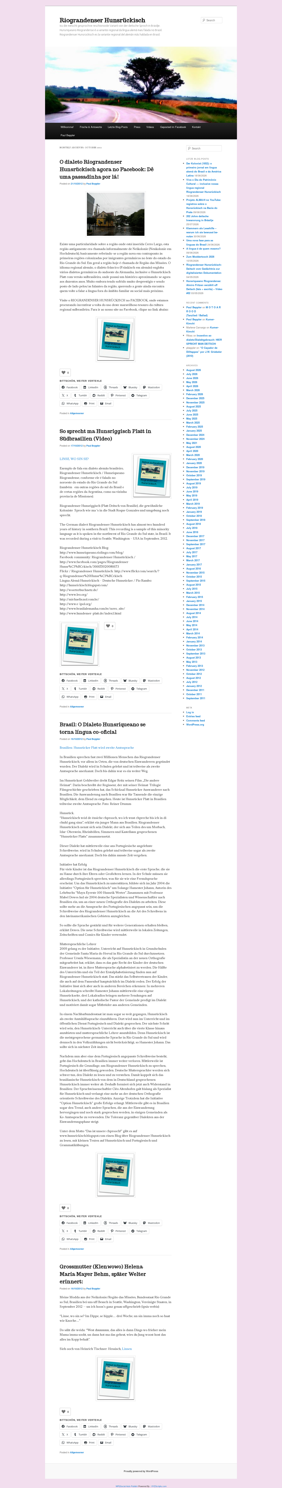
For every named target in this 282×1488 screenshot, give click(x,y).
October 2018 (194, 516)
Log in (190, 712)
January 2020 (194, 463)
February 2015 (194, 597)
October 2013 (194, 649)
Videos (150, 127)
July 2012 (191, 682)
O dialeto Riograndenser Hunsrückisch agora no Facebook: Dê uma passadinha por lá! (107, 169)
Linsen (127, 1349)
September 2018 (195, 520)
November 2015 (195, 572)
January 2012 (194, 686)
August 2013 (193, 657)
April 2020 (192, 451)
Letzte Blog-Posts (118, 127)
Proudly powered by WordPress (141, 1471)
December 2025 (195, 398)
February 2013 (194, 666)
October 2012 (194, 674)
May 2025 (191, 418)
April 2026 (192, 386)
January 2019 (194, 512)
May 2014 (191, 625)
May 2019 (191, 495)
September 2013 (195, 653)
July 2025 (191, 410)
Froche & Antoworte (91, 127)
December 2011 (195, 690)
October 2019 (194, 475)
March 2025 (193, 422)
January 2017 (194, 564)
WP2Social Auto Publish (127, 1486)
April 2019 (192, 499)
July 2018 (191, 528)
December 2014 (195, 605)
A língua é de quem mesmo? (203, 248)
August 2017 (193, 548)
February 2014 (194, 637)
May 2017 (191, 556)
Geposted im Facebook (173, 127)
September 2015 (195, 580)
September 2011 (195, 698)
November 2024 (195, 439)
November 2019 (195, 471)
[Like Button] (63, 372)
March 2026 (193, 390)
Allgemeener (77, 413)
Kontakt (196, 127)
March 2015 (193, 592)
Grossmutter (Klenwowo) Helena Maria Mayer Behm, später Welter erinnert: (103, 1274)
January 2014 (194, 641)
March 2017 (193, 560)
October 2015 (194, 576)
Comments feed (195, 720)
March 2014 (193, 633)
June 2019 (192, 491)
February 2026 (194, 394)
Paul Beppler (68, 135)
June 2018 (192, 532)
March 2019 (193, 503)
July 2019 (191, 487)
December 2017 (195, 536)
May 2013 (191, 662)
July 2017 (191, 552)
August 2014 (193, 613)
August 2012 (193, 678)
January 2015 (194, 601)
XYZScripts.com (159, 1486)
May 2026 (191, 382)
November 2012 (195, 670)
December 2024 (195, 435)
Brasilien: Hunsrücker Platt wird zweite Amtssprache (97, 747)
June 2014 (192, 621)
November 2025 (195, 402)
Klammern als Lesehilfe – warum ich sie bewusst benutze (202, 232)
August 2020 (193, 447)
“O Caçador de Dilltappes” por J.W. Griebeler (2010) (204, 352)
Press (137, 127)
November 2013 (195, 645)
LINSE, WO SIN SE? (74, 459)
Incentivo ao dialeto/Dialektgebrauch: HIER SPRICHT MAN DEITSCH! (204, 339)
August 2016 (193, 568)
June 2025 (192, 414)
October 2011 (194, 694)
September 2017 (195, 544)
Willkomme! (67, 127)
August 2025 (193, 406)
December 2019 (195, 467)
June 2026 (192, 378)
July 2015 (191, 588)
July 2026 (191, 374)
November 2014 (195, 609)
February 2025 (194, 426)
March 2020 (193, 455)
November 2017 (195, 540)
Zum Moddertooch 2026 (200, 256)
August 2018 (193, 524)
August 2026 (193, 370)
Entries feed (193, 716)
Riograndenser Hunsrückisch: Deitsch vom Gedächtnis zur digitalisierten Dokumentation (204, 269)
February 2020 (194, 459)
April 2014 (192, 629)
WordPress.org (195, 724)
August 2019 (193, 483)
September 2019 (195, 479)
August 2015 (193, 584)
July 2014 (191, 617)
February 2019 (194, 507)
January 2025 (194, 430)
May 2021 (191, 443)
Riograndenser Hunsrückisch (102, 20)
